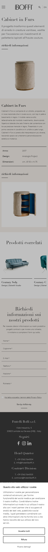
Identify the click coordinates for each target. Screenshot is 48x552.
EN (45, 7)
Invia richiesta (24, 404)
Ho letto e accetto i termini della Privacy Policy (23, 397)
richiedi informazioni (15, 45)
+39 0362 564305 (25, 474)
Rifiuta (24, 539)
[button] (40, 7)
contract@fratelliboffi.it (25, 478)
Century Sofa (9, 282)
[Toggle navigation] (5, 7)
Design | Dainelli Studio (11, 285)
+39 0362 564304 (25, 459)
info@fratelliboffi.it (25, 462)
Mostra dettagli (24, 547)
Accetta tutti (24, 531)
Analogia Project (30, 156)
